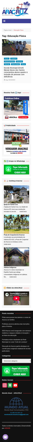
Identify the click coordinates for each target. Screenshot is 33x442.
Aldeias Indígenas (10, 267)
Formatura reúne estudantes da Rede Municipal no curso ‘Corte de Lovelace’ (14, 341)
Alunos (7, 58)
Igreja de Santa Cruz (11, 204)
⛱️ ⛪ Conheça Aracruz (13, 181)
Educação (19, 61)
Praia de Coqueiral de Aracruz (14, 235)
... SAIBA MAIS (21, 211)
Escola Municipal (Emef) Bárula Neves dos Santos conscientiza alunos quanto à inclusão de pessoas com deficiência (15, 72)
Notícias (7, 64)
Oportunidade (15, 64)
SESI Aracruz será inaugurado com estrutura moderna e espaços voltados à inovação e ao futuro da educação (16, 333)
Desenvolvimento (9, 61)
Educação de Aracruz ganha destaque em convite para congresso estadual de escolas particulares (16, 348)
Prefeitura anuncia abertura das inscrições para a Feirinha (15, 325)
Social (23, 64)
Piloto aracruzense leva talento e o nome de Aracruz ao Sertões (16, 319)
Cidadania (13, 58)
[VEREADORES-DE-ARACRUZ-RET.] (16, 141)
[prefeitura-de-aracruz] (16, 107)
